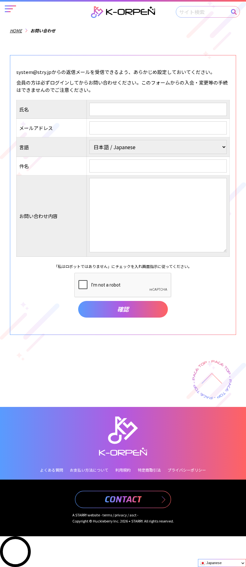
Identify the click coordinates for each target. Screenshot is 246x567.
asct (132, 514)
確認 (123, 309)
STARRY (81, 514)
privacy (121, 514)
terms (107, 514)
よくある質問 (51, 470)
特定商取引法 (149, 470)
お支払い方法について (89, 470)
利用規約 (123, 470)
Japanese (213, 563)
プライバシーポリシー (187, 470)
